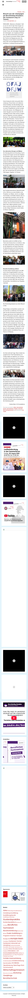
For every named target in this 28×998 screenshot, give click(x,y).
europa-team (16, 938)
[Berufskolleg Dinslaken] (13, 1)
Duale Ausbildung (13, 933)
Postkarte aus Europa (8, 956)
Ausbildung (14, 913)
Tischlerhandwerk (8, 967)
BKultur (4, 933)
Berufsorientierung (10, 931)
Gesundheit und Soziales (8, 947)
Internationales (10, 408)
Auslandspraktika (11, 919)
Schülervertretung (18, 960)
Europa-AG (6, 939)
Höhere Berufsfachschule (16, 948)
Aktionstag (10, 910)
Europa (19, 935)
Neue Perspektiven (19, 954)
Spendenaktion (7, 963)
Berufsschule (20, 930)
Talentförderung (8, 965)
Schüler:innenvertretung (12, 958)
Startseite (20, 408)
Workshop (17, 973)
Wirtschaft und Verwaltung (8, 973)
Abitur (15, 407)
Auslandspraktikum (9, 922)
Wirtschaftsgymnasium (8, 410)
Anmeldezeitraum (17, 910)
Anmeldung (6, 913)
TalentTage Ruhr (18, 965)
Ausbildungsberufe (9, 915)
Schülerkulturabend (7, 960)
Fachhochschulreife (15, 945)
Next (24, 11)
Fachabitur (5, 941)
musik (13, 954)
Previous (19, 11)
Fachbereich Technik (15, 941)
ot (15, 20)
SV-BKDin (15, 963)
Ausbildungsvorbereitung (8, 917)
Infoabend (5, 951)
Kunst (10, 954)
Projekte (16, 408)
